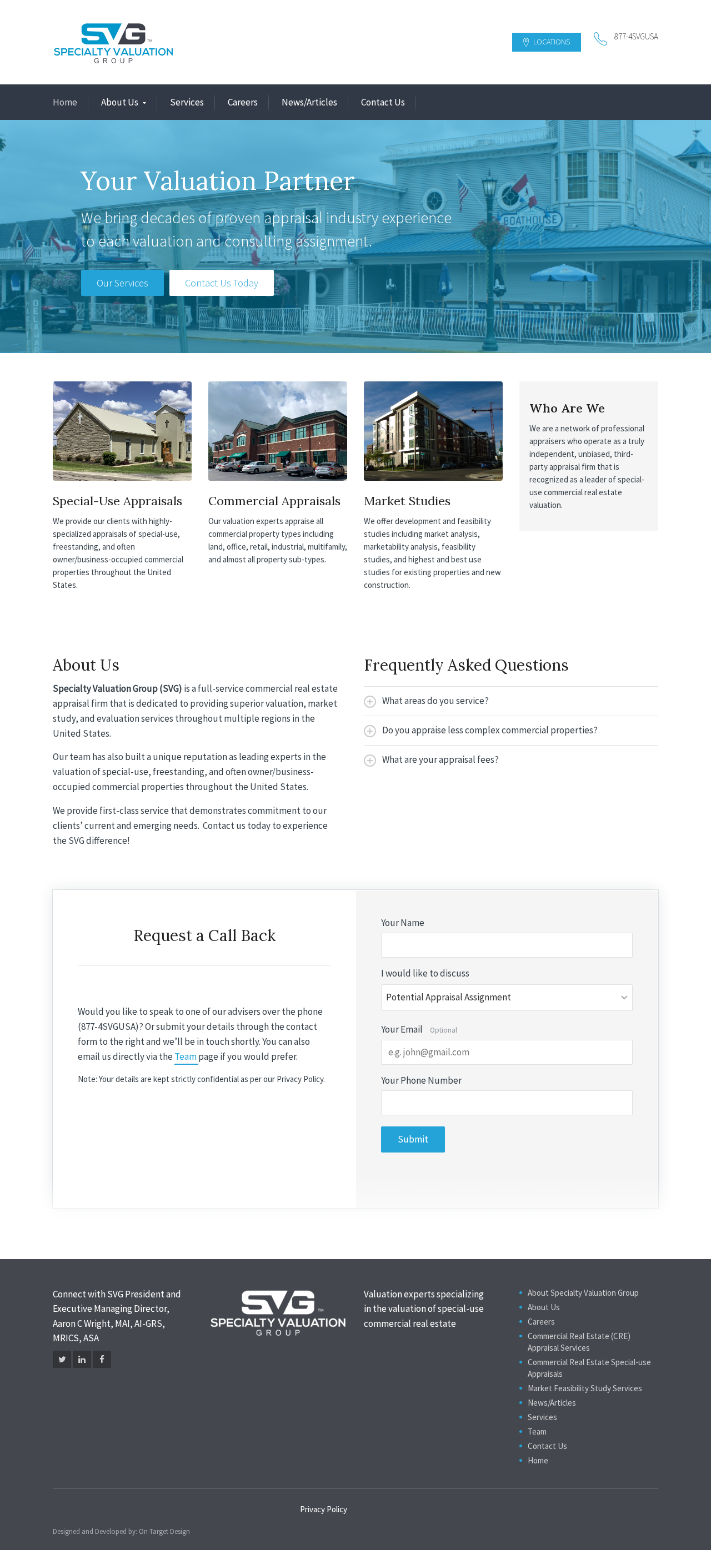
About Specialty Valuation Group (583, 1292)
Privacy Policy (323, 1509)
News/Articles (309, 102)
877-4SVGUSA (636, 36)
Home (65, 102)
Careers (243, 102)
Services (187, 102)
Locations (551, 42)
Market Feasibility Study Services (585, 1388)
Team (186, 1056)
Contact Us (383, 102)
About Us (119, 102)
